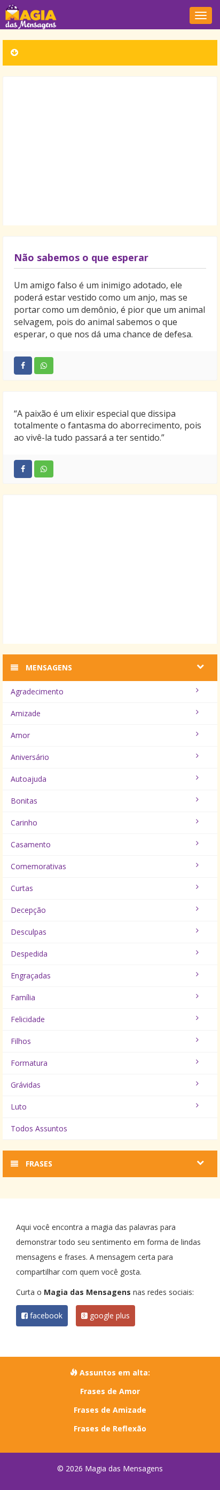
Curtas (22, 888)
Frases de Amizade (110, 1410)
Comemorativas (38, 866)
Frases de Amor (110, 1391)
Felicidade (28, 1019)
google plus (109, 1315)
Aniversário (30, 757)
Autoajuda (28, 779)
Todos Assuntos (39, 1128)
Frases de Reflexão (110, 1428)
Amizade (26, 713)
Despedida (29, 954)
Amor (20, 735)
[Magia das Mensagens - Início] (110, 16)
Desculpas (28, 932)
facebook (45, 1315)
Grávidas (26, 1085)
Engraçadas (31, 975)
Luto (19, 1107)
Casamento (31, 844)
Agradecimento (37, 691)
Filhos (21, 1041)
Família (23, 997)
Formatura (29, 1063)
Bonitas (24, 801)
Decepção (28, 910)
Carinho (24, 822)
